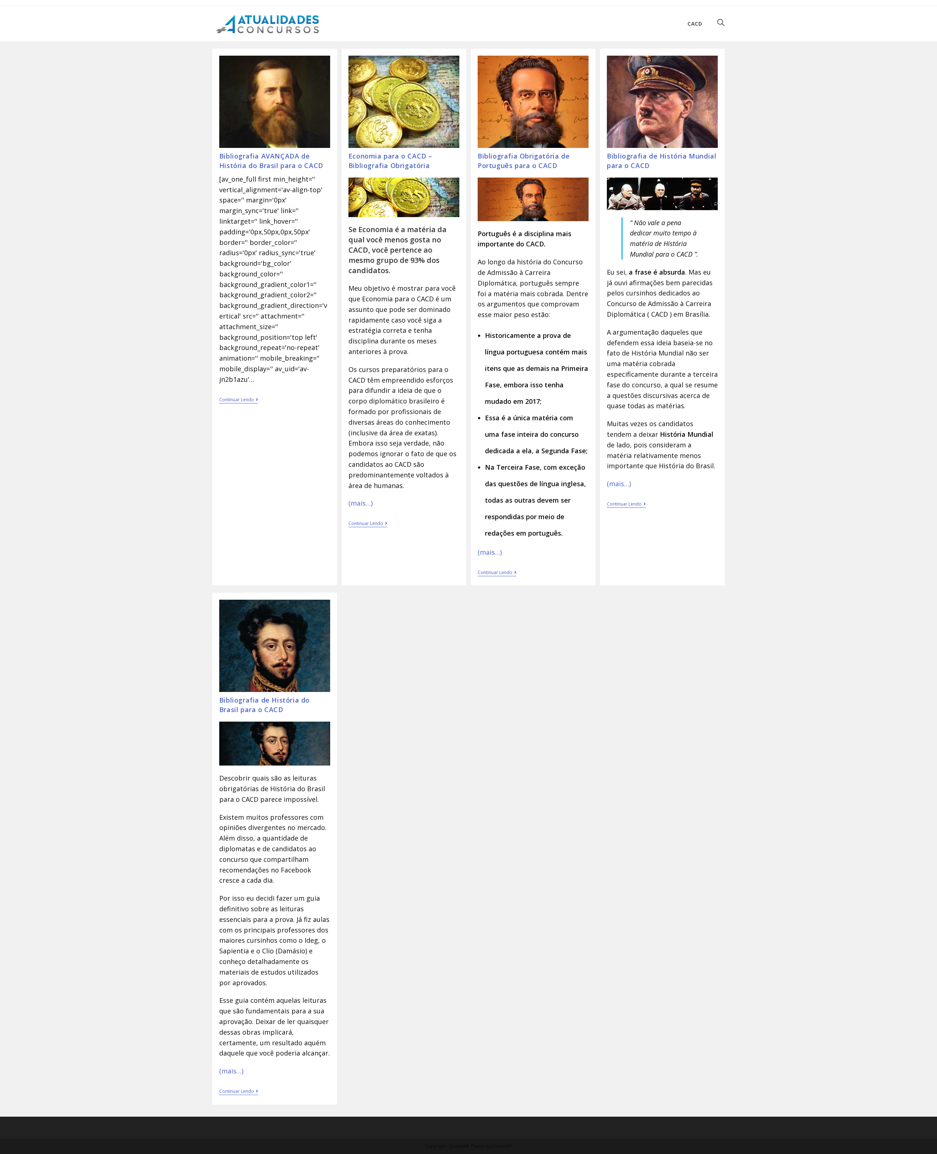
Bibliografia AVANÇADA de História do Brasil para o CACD (271, 161)
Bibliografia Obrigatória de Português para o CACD (524, 161)
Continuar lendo (238, 400)
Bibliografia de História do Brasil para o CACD (264, 705)
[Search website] (721, 23)
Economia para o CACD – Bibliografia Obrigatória (390, 161)
